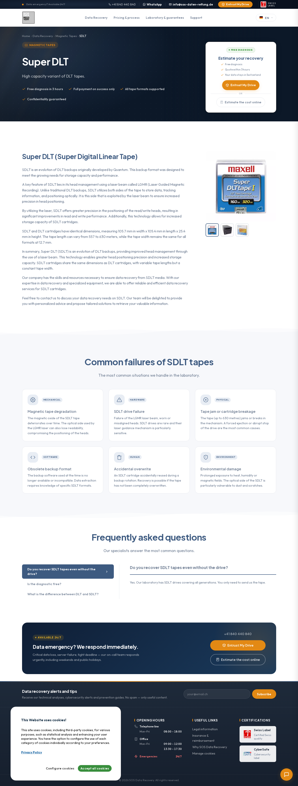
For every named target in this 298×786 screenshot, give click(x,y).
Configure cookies (60, 769)
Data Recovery (96, 18)
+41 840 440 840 (124, 4)
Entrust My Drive (237, 4)
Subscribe (264, 694)
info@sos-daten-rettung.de (193, 4)
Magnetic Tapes (66, 36)
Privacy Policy (31, 752)
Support (196, 18)
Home (26, 36)
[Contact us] (286, 774)
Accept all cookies (95, 769)
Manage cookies (203, 753)
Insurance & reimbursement (203, 738)
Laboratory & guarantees (165, 18)
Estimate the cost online (243, 102)
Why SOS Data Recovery (209, 747)
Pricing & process (127, 18)
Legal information (205, 729)
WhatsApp (154, 4)
